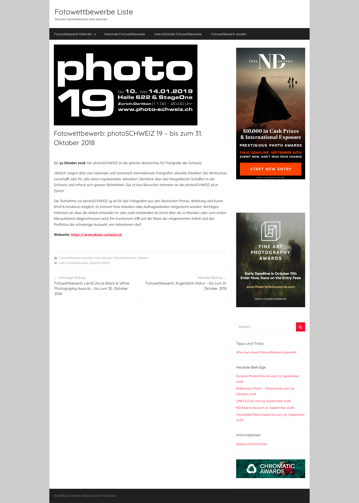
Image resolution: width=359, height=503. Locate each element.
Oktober (143, 258)
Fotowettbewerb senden (228, 34)
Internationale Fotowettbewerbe (177, 34)
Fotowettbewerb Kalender (73, 34)
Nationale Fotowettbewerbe (124, 34)
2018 (62, 263)
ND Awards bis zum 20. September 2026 (265, 408)
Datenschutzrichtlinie (251, 444)
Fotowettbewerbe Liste (94, 11)
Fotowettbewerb (77, 263)
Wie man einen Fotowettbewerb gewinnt (266, 352)
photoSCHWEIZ (99, 263)
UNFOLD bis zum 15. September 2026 (263, 401)
